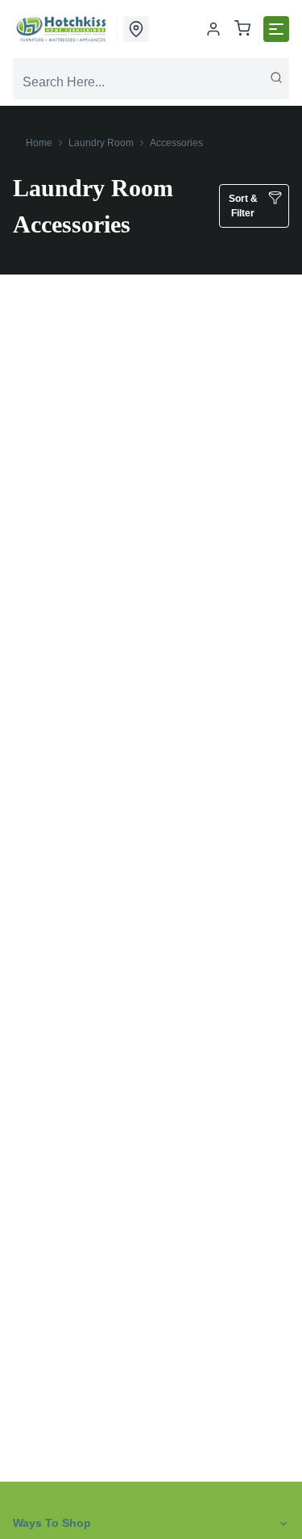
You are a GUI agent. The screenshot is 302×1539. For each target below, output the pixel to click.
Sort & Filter (243, 206)
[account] (213, 29)
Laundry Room (101, 143)
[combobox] (151, 82)
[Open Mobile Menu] (276, 29)
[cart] (242, 29)
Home (39, 143)
